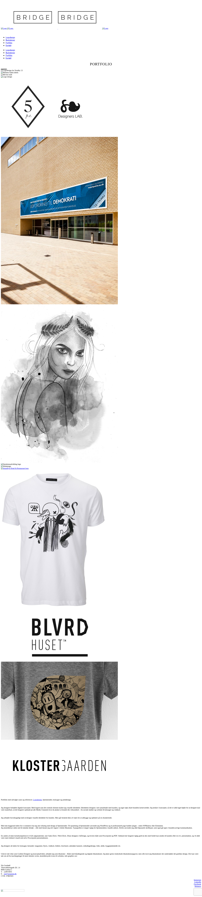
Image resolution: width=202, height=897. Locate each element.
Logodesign (37, 800)
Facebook (197, 884)
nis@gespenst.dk (10, 874)
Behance (198, 886)
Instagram (197, 880)
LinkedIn (197, 882)
